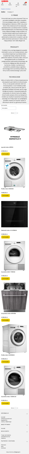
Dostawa (3, 448)
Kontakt (3, 417)
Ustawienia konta (5, 436)
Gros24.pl (5, 9)
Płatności (3, 445)
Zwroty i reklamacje (6, 422)
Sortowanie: (4, 105)
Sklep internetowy (12, 452)
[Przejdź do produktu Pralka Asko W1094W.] (14, 172)
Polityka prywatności (6, 418)
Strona (12, 113)
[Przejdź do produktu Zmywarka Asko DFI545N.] (14, 297)
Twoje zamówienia (6, 435)
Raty (2, 446)
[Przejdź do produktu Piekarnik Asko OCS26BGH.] (14, 214)
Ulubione (3, 438)
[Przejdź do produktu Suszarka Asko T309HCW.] (14, 380)
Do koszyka (5, 154)
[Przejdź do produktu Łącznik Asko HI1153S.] (14, 131)
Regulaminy (4, 420)
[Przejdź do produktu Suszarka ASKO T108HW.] (14, 256)
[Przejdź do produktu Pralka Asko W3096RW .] (14, 339)
